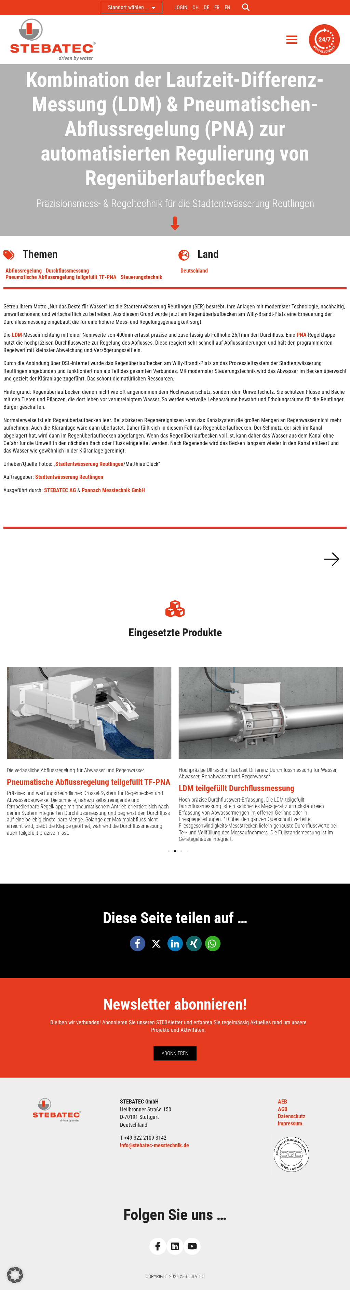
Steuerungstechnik (141, 277)
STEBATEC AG (60, 490)
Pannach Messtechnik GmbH (114, 490)
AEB (282, 1101)
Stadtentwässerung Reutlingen (89, 464)
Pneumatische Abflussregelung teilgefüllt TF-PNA (61, 277)
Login (180, 7)
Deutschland (194, 270)
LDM (17, 335)
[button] (331, 559)
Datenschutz (291, 1116)
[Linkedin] (175, 1246)
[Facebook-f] (157, 1246)
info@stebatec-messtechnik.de (154, 1145)
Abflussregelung (23, 270)
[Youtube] (192, 1246)
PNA (302, 335)
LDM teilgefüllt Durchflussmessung (236, 788)
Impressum (290, 1123)
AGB (282, 1109)
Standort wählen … (128, 7)
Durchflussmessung (67, 270)
